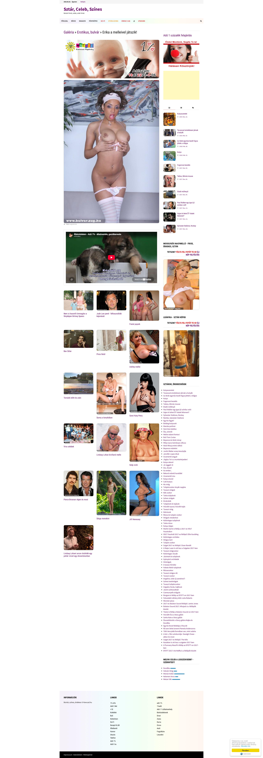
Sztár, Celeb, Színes (83, 9)
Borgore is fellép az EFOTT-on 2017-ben (178, 595)
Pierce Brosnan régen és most (76, 499)
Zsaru (159, 719)
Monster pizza (168, 601)
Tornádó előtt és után (72, 398)
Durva (159, 722)
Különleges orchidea (171, 537)
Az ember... (167, 470)
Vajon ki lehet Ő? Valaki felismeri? (176, 412)
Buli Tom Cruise (169, 437)
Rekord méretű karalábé (172, 473)
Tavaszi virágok (169, 490)
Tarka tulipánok (169, 495)
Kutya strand (168, 479)
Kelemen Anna (169, 676)
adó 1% (159, 703)
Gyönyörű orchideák (171, 559)
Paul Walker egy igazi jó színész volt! (185, 204)
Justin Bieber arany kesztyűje (174, 451)
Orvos (159, 725)
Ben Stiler (68, 351)
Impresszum (68, 755)
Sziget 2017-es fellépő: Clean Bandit (177, 545)
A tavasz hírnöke (169, 565)
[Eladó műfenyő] (169, 192)
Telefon (113, 738)
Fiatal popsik (134, 324)
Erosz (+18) (126, 21)
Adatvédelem (77, 755)
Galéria (69, 32)
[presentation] (169, 108)
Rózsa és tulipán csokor (172, 515)
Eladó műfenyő (182, 191)
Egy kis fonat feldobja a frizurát (175, 626)
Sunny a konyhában (104, 417)
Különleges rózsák (170, 553)
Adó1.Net (113, 706)
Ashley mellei (134, 367)
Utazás (112, 735)
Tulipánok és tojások (171, 504)
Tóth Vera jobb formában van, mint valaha (179, 631)
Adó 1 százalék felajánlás (177, 35)
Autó (158, 728)
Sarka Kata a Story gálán (172, 617)
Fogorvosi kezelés (183, 165)
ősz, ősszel (167, 468)
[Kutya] (169, 152)
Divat (159, 716)
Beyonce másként (170, 448)
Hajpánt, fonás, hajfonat (172, 587)
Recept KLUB (115, 725)
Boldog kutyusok (170, 423)
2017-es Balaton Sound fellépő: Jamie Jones (180, 603)
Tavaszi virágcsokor (170, 551)
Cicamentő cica (169, 476)
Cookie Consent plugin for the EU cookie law (245, 754)
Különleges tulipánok (171, 520)
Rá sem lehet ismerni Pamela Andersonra (179, 628)
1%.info (113, 703)
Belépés (83, 2)
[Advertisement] (181, 85)
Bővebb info (245, 746)
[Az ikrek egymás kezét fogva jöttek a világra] (169, 141)
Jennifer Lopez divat (171, 454)
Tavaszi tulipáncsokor (171, 584)
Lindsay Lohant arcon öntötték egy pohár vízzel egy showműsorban (78, 554)
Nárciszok (167, 512)
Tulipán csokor (169, 542)
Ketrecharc (114, 719)
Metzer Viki (167, 679)
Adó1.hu (113, 744)
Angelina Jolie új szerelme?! (174, 578)
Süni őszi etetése (169, 429)
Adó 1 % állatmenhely (164, 709)
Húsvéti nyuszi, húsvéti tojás (174, 506)
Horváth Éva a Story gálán (173, 614)
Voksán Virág (168, 671)
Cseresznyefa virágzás (171, 592)
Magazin (82, 21)
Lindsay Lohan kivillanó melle (109, 455)
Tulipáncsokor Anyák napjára (174, 487)
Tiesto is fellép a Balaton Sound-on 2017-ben (180, 612)
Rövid (73, 21)
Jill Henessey (134, 519)
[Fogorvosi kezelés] (169, 165)
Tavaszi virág (168, 509)
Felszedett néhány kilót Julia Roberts (177, 598)
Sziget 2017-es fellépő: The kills (175, 639)
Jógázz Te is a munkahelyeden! (175, 459)
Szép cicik (133, 465)
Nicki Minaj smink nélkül (172, 445)
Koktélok (113, 712)
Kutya (179, 152)
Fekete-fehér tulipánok (172, 567)
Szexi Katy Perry (135, 415)
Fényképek (93, 21)
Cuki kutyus (167, 481)
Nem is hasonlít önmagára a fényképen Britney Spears (75, 314)
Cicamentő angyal (170, 456)
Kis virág (166, 484)
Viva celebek (69, 446)
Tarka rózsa (167, 523)
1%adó (159, 706)
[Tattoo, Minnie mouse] (169, 176)
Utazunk (141, 21)
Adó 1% (113, 741)
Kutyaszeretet (182, 114)
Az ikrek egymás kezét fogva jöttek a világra (187, 142)
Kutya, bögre (168, 526)
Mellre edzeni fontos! (171, 434)
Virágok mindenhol (170, 517)
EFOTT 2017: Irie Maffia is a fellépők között (179, 650)
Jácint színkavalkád (171, 590)
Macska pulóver (169, 426)
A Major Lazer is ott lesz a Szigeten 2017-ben (180, 548)
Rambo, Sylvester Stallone (173, 418)
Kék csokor (167, 493)
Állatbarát (113, 728)
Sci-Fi (103, 21)
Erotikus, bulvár (88, 32)
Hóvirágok (167, 562)
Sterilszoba (113, 21)
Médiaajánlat (87, 755)
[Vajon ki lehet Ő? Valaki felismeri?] (169, 214)
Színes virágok (168, 498)
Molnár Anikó (168, 673)
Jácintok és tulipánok (171, 556)
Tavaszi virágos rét (170, 573)
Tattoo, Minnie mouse (185, 176)
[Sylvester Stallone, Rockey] (169, 226)
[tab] (169, 108)
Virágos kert (167, 540)
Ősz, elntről (167, 432)
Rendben (245, 750)
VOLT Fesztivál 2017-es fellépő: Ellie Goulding (180, 534)
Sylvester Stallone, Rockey (186, 226)
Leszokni (160, 735)
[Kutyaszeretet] (169, 114)
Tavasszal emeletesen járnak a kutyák (178, 393)
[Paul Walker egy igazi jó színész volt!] (169, 203)
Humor (112, 731)
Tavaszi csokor (169, 576)
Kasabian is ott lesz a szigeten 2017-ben (178, 642)
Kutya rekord (168, 462)
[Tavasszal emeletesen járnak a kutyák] (169, 130)
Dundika (166, 668)
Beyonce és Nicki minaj (172, 440)
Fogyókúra (161, 731)
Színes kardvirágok (170, 581)
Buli (111, 716)
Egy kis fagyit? (168, 420)
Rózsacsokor (168, 570)
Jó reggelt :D (168, 465)
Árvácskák (167, 501)
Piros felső (101, 354)
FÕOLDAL (64, 21)
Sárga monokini (103, 518)
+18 (111, 709)
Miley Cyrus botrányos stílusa (174, 443)
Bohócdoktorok (162, 712)
